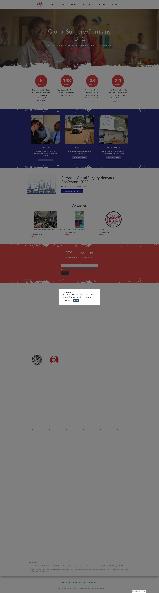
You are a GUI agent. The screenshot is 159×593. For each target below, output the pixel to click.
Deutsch (137, 591)
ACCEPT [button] (76, 300)
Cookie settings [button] (67, 300)
